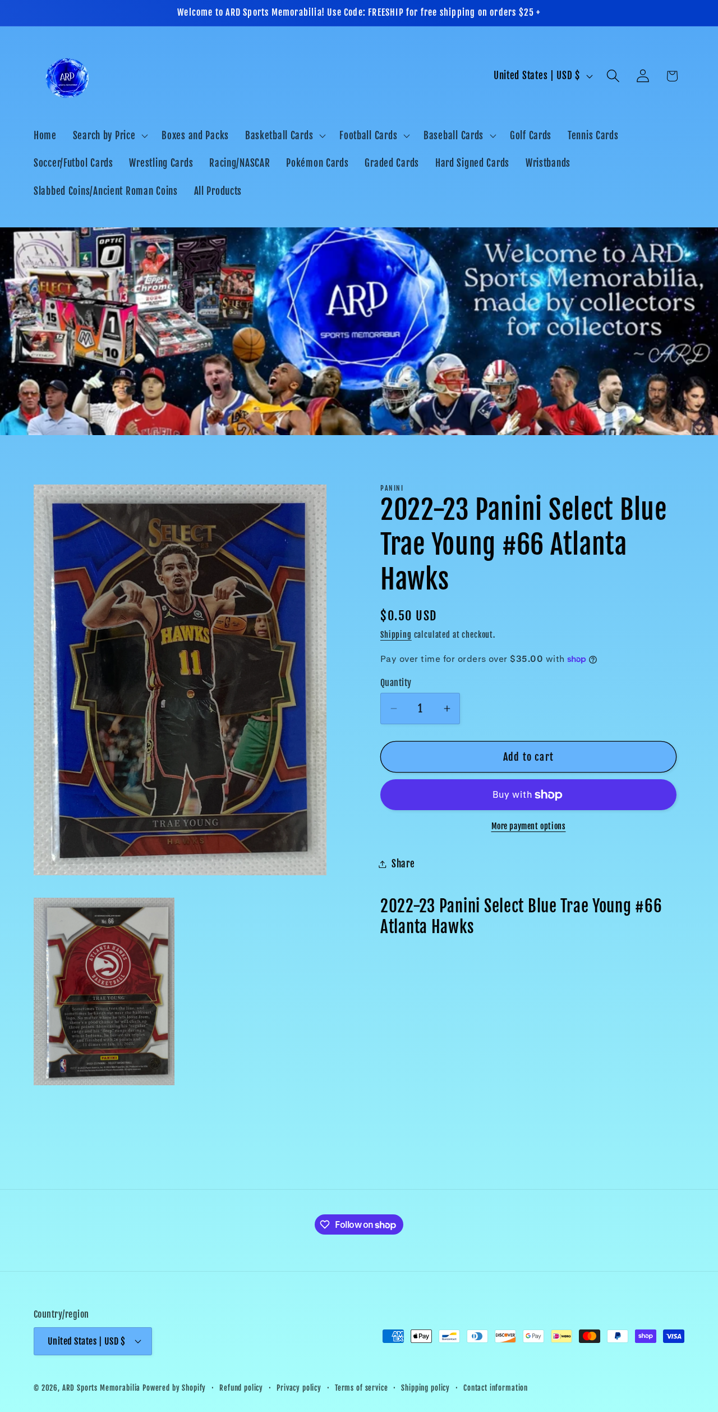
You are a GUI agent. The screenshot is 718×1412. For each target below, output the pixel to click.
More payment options (528, 826)
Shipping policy (425, 1387)
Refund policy (241, 1387)
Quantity (396, 682)
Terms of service (361, 1387)
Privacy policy (299, 1387)
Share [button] (403, 864)
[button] (109, 135)
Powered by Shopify (174, 1387)
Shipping (396, 634)
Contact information (495, 1387)
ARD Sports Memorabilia (101, 1387)
